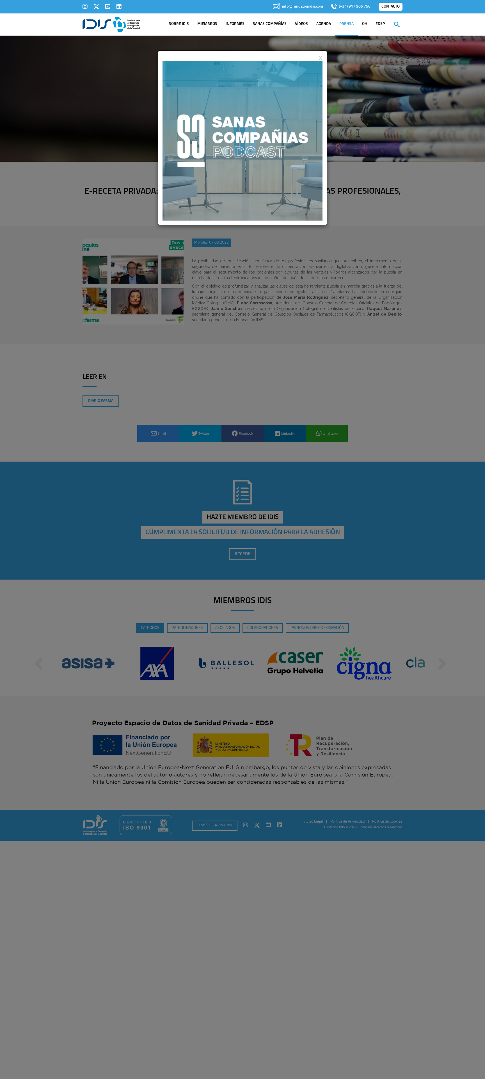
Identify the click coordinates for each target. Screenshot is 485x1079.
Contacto (390, 6)
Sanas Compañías (270, 24)
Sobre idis (179, 24)
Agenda (323, 24)
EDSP (380, 24)
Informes (235, 24)
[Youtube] (107, 6)
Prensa (346, 24)
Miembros (207, 24)
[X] (96, 6)
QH (364, 24)
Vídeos (301, 24)
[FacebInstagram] (85, 6)
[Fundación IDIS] (111, 24)
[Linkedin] (119, 6)
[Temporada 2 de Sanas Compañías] (242, 140)
